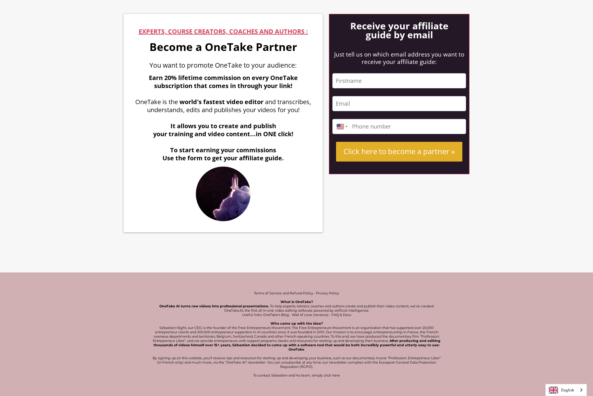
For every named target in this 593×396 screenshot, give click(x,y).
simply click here (326, 375)
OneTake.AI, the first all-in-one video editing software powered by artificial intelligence (296, 310)
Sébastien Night (172, 328)
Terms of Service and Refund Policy (283, 293)
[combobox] (340, 126)
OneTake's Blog (276, 315)
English (567, 390)
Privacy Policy (327, 293)
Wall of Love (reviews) (310, 315)
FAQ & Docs (341, 315)
